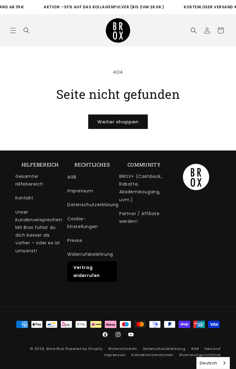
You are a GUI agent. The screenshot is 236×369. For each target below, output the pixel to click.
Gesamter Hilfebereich (29, 180)
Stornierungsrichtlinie (200, 354)
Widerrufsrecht (122, 348)
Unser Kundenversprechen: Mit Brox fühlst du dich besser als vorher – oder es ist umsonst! (39, 231)
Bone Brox (55, 348)
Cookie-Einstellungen (82, 223)
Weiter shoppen (118, 121)
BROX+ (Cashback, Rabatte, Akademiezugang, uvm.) (140, 188)
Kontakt (24, 198)
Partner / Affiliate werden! (139, 217)
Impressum (80, 191)
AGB (72, 177)
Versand (212, 348)
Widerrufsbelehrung (90, 254)
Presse (74, 240)
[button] (13, 30)
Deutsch (208, 363)
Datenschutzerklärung (93, 205)
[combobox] (213, 363)
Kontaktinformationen (152, 354)
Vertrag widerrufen (86, 271)
